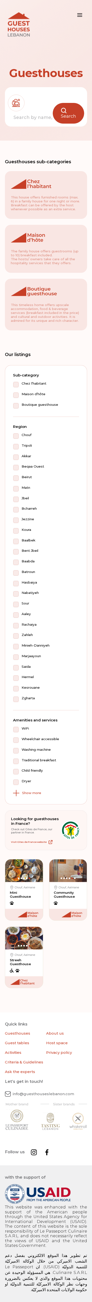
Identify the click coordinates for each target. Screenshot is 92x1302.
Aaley (26, 614)
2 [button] (21, 878)
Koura (26, 530)
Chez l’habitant (34, 383)
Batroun (28, 572)
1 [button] (18, 878)
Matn (26, 487)
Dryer (26, 781)
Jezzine (28, 519)
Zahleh (27, 635)
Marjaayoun (31, 656)
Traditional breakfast (39, 760)
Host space (57, 1043)
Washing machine (36, 749)
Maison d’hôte (33, 394)
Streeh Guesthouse (20, 962)
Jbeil (25, 498)
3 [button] (24, 878)
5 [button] (29, 878)
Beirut (27, 477)
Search (68, 116)
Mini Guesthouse (20, 894)
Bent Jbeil (30, 551)
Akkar (26, 456)
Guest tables (17, 1043)
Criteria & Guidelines (24, 1062)
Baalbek (28, 540)
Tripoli (27, 445)
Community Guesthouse (64, 894)
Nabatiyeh (30, 593)
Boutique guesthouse (40, 405)
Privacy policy (59, 1052)
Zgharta (28, 698)
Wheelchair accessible (40, 739)
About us (55, 1033)
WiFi (25, 728)
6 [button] (75, 878)
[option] (24, 871)
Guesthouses (17, 1033)
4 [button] (26, 878)
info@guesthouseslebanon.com (43, 1093)
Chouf (26, 435)
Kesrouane (31, 687)
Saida (26, 666)
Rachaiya (29, 624)
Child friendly (32, 770)
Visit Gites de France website (29, 842)
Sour (25, 603)
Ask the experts (20, 1071)
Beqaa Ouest (33, 466)
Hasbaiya (29, 582)
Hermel (28, 677)
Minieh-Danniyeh (36, 645)
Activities (13, 1052)
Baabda (28, 561)
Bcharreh (29, 508)
